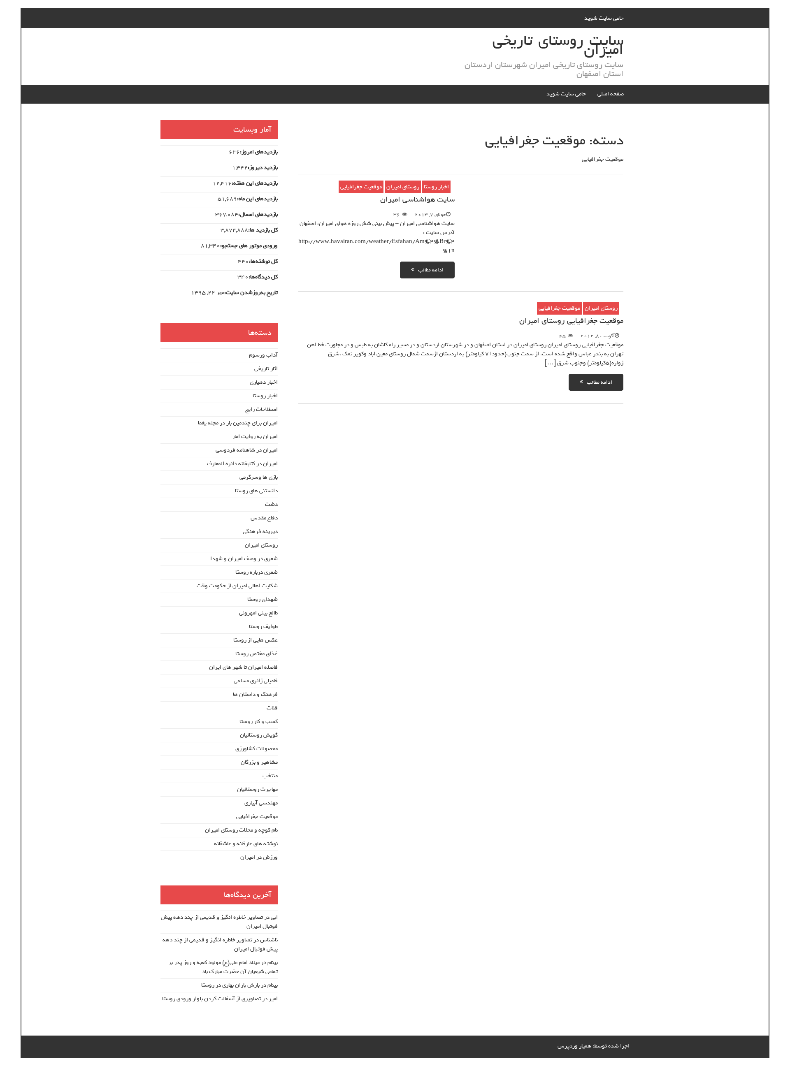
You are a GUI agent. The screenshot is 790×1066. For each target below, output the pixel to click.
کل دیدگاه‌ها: (263, 277)
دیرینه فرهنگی (260, 531)
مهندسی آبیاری (261, 803)
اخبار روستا (436, 187)
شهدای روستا (262, 599)
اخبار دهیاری (264, 382)
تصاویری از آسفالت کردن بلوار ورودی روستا (211, 998)
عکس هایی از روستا (255, 640)
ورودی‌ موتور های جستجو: (249, 245)
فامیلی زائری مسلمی (256, 681)
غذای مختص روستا (256, 653)
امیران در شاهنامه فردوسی (247, 450)
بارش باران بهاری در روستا (230, 985)
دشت (271, 504)
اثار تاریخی (266, 368)
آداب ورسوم (263, 355)
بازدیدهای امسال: (258, 214)
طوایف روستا (263, 626)
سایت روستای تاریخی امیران (558, 45)
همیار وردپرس (574, 1046)
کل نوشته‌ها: (263, 261)
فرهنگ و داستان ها (255, 694)
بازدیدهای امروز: (259, 152)
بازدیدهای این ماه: (257, 199)
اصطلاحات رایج (261, 409)
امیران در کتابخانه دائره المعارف (242, 463)
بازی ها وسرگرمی (258, 477)
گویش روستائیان (259, 735)
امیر (273, 998)
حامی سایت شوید (604, 18)
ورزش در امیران (259, 857)
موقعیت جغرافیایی (361, 187)
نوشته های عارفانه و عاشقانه (246, 843)
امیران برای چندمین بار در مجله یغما (238, 423)
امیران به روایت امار (255, 436)
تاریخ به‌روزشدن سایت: (251, 292)
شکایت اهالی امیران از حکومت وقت (237, 586)
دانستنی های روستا (256, 491)
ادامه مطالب (429, 270)
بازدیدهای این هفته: (255, 183)
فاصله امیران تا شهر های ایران (243, 667)
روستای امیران (402, 187)
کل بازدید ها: (263, 230)
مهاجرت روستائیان (257, 789)
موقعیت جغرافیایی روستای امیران (571, 321)
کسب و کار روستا (258, 721)
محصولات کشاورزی (256, 748)
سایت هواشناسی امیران (417, 199)
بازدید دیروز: (263, 167)
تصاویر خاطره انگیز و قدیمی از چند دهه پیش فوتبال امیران (219, 922)
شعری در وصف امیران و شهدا (244, 558)
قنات (272, 708)
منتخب (270, 776)
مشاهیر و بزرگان (259, 762)
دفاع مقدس (264, 518)
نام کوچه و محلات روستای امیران (241, 830)
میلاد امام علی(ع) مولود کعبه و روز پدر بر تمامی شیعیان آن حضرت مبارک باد (223, 967)
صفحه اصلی (610, 94)
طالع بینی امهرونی (258, 613)
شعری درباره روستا (256, 572)
